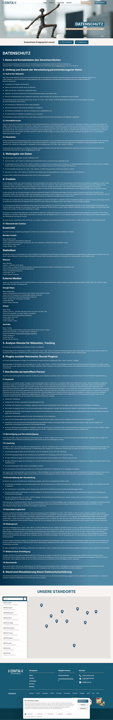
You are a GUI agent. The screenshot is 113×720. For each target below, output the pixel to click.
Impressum (39, 716)
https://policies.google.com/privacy (26, 333)
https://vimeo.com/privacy (24, 315)
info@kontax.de (60, 66)
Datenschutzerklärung (30, 716)
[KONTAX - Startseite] (9, 2)
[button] (46, 626)
